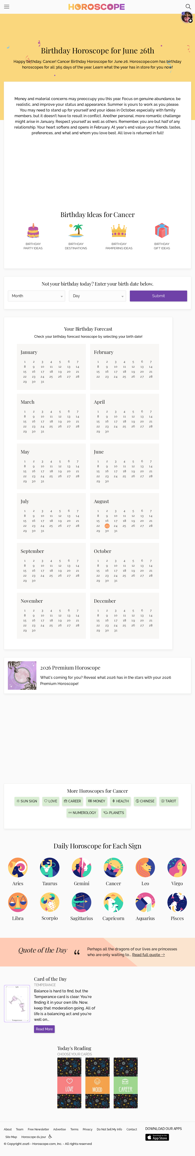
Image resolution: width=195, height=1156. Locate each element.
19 (60, 371)
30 (34, 381)
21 (77, 371)
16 (34, 371)
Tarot (170, 801)
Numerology (84, 813)
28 (78, 376)
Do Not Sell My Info (109, 1129)
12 (60, 366)
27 (69, 376)
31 (42, 381)
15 (25, 371)
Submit (158, 296)
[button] (50, 1136)
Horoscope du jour (33, 1137)
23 (34, 376)
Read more (44, 1029)
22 (25, 376)
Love (52, 801)
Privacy (88, 1129)
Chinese (146, 801)
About (8, 1129)
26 (60, 376)
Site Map (11, 1137)
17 (42, 371)
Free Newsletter (38, 1129)
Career (74, 801)
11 (51, 366)
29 (25, 381)
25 (51, 376)
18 (51, 371)
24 (42, 376)
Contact (132, 1129)
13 (69, 366)
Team (19, 1129)
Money (98, 801)
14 (77, 366)
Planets (116, 813)
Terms (74, 1129)
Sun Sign (28, 801)
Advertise (59, 1129)
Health (122, 801)
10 (42, 366)
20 (69, 371)
